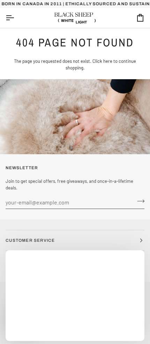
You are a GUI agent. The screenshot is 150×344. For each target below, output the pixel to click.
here (107, 61)
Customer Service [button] (30, 240)
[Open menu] (16, 18)
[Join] (138, 201)
